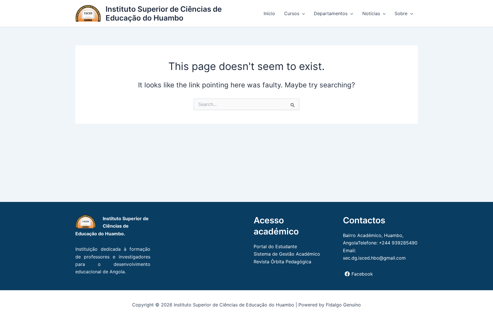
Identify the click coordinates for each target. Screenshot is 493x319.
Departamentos (330, 13)
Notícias (371, 13)
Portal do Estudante (275, 246)
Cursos (291, 13)
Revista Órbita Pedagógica (282, 261)
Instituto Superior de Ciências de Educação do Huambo (164, 13)
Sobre (401, 13)
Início (269, 13)
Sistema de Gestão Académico (287, 254)
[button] (302, 13)
